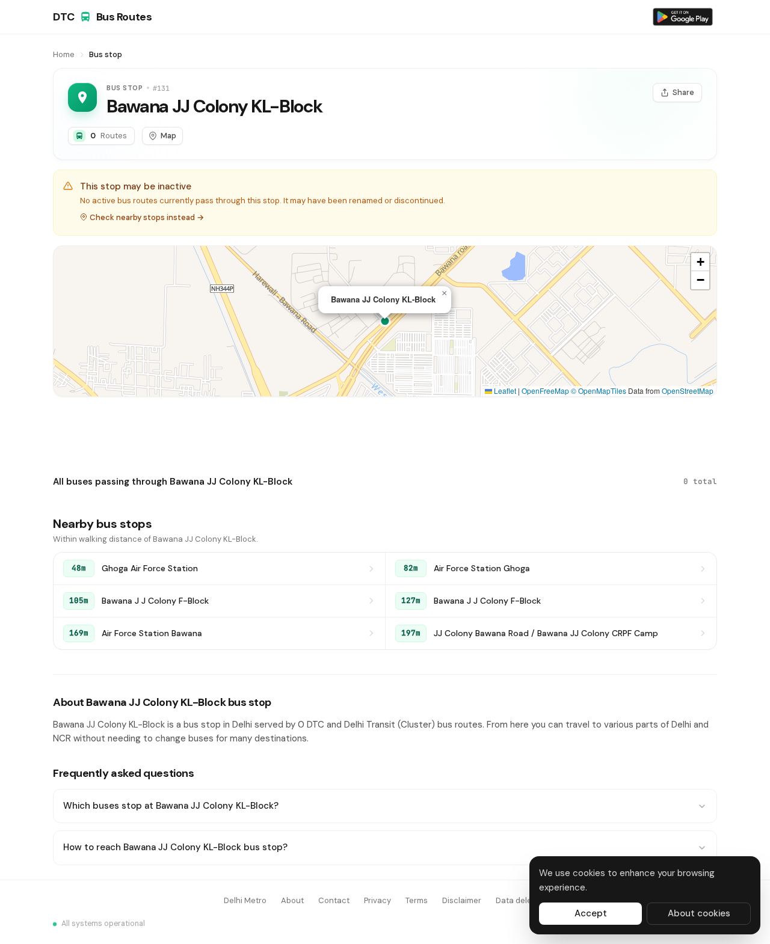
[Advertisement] (385, 433)
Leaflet (504, 390)
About (292, 900)
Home (64, 54)
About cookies (699, 913)
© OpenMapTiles (598, 390)
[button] (444, 293)
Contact (334, 900)
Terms (416, 900)
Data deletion (521, 900)
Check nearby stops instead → (147, 217)
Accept (590, 913)
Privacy (377, 900)
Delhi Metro (245, 900)
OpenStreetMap (687, 390)
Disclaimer (461, 900)
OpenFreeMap (545, 390)
